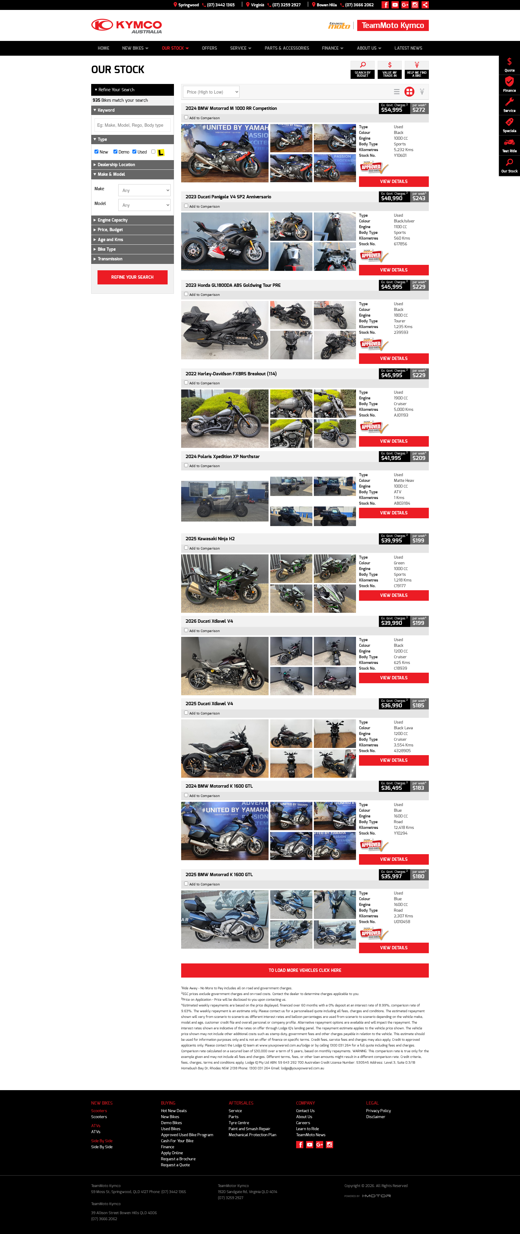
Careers (303, 1122)
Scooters (99, 1110)
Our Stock (173, 48)
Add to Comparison (204, 118)
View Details (393, 181)
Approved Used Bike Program (187, 1134)
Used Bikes (171, 1128)
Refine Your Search (114, 90)
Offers (209, 48)
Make (99, 189)
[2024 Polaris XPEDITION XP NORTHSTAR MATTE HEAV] (268, 501)
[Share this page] (424, 4)
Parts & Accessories (287, 48)
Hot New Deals (174, 1110)
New (103, 152)
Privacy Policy (378, 1110)
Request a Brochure (178, 1158)
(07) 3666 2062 (359, 5)
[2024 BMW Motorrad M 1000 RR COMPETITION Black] (268, 153)
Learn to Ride (307, 1128)
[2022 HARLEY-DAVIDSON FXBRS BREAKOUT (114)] (268, 418)
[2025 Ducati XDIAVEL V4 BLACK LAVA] (268, 748)
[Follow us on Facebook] (387, 4)
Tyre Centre (239, 1122)
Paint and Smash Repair (250, 1128)
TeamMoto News (311, 1134)
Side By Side (102, 1140)
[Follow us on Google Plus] (406, 4)
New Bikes (133, 48)
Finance (330, 48)
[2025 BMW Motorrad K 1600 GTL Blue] (268, 919)
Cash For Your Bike (177, 1140)
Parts (234, 1116)
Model (100, 203)
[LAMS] (160, 152)
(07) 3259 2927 (286, 5)
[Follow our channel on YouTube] (396, 4)
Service (238, 48)
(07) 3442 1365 (221, 5)
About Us (366, 48)
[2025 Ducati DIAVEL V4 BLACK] (268, 666)
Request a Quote (175, 1164)
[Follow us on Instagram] (416, 4)
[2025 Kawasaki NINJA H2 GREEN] (268, 583)
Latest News (408, 48)
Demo (123, 152)
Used (141, 152)
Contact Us (305, 1110)
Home (103, 48)
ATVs (96, 1125)
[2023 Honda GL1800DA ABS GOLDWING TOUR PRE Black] (268, 330)
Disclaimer (375, 1116)
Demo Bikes (171, 1122)
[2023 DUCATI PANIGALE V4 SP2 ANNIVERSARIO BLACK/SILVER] (268, 241)
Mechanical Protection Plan (252, 1134)
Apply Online (172, 1152)
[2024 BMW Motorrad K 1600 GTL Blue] (268, 831)
